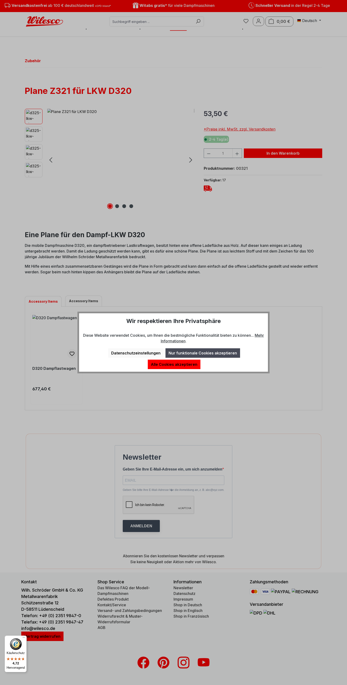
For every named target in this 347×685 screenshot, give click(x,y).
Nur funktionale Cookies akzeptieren (203, 353)
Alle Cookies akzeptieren (174, 364)
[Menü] (24, 638)
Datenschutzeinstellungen (136, 353)
